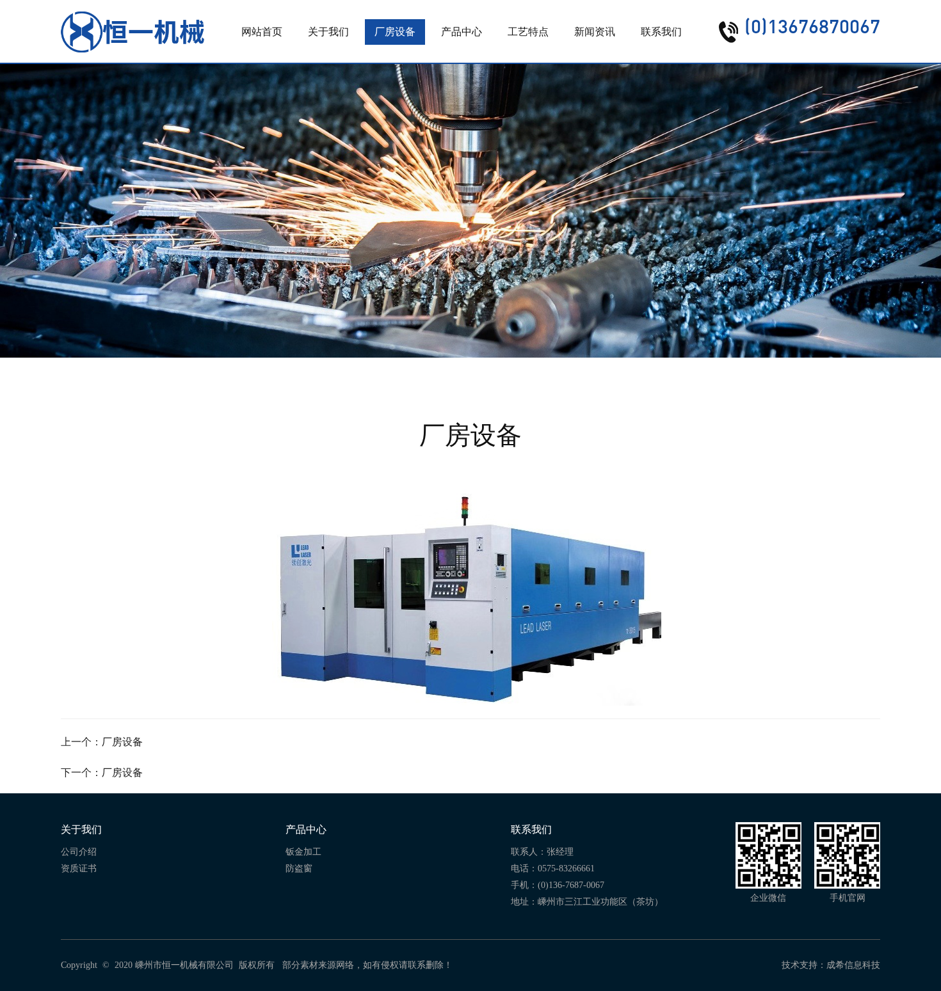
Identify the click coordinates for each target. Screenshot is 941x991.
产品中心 (461, 31)
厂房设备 (394, 31)
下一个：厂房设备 (102, 772)
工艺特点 (528, 31)
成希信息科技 (853, 965)
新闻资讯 (594, 31)
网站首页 (261, 31)
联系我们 (661, 31)
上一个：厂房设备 (102, 741)
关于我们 (328, 31)
